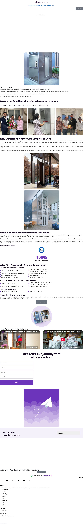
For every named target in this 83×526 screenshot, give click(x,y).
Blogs (53, 5)
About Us (4, 491)
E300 (3, 503)
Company (30, 5)
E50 (3, 506)
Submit (16, 382)
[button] (1, 122)
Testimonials (43, 5)
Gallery (49, 5)
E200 (3, 504)
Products (36, 5)
